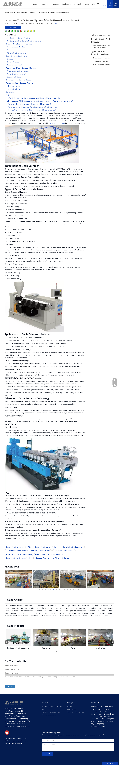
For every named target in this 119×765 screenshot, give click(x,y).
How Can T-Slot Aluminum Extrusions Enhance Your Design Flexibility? (86, 613)
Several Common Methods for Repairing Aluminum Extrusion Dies (29, 613)
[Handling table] (100, 637)
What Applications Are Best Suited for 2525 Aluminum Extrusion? (84, 616)
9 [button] (62, 590)
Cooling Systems (13, 62)
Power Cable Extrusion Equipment (19, 554)
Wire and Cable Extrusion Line (39, 547)
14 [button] (76, 590)
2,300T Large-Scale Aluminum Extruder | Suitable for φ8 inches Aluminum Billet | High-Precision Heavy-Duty (87, 606)
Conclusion (10, 92)
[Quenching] (46, 637)
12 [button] (71, 590)
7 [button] (57, 590)
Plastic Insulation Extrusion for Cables (49, 554)
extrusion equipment (57, 123)
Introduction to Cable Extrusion (18, 38)
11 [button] (68, 590)
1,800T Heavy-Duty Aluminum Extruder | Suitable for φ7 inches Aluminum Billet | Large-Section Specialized (87, 608)
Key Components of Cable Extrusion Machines (24, 41)
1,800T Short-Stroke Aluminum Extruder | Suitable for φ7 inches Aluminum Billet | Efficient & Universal (32, 611)
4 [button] (48, 590)
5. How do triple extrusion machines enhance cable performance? (31, 110)
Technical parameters (49, 715)
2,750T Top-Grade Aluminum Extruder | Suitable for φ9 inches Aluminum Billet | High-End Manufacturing (32, 608)
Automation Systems (14, 89)
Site (56, 23)
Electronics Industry (14, 77)
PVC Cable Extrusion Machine (17, 551)
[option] (19, 579)
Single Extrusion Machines (16, 47)
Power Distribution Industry (17, 74)
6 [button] (54, 590)
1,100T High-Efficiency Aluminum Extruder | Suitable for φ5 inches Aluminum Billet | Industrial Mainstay (32, 606)
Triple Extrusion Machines (16, 53)
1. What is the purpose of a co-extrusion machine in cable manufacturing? (34, 98)
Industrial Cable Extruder (40, 551)
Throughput (70, 706)
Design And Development (75, 712)
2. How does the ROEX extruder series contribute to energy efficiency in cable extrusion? (40, 101)
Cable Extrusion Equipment (16, 56)
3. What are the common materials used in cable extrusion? (29, 104)
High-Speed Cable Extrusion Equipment (68, 547)
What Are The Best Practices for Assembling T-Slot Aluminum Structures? (32, 616)
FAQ (7, 95)
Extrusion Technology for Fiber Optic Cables (52, 558)
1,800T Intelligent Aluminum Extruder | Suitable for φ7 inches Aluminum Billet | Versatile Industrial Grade (87, 611)
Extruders (10, 59)
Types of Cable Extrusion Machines (19, 44)
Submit (10, 686)
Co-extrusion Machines (15, 50)
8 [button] (59, 590)
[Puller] (73, 637)
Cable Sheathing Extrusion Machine (19, 558)
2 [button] (43, 590)
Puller (73, 648)
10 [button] (65, 590)
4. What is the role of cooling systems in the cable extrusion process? (32, 107)
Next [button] (112, 642)
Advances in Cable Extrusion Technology (21, 83)
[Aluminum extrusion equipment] (18, 637)
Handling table (100, 648)
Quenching (46, 648)
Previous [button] (7, 642)
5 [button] (51, 590)
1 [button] (40, 590)
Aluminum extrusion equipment (18, 648)
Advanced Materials (14, 86)
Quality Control (71, 709)
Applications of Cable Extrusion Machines (21, 68)
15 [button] (79, 590)
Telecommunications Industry (18, 71)
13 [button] (73, 590)
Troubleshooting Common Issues (18, 80)
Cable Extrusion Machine (15, 547)
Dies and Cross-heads (14, 65)
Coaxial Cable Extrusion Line (64, 551)
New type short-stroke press (51, 712)
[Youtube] (7, 732)
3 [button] (45, 590)
